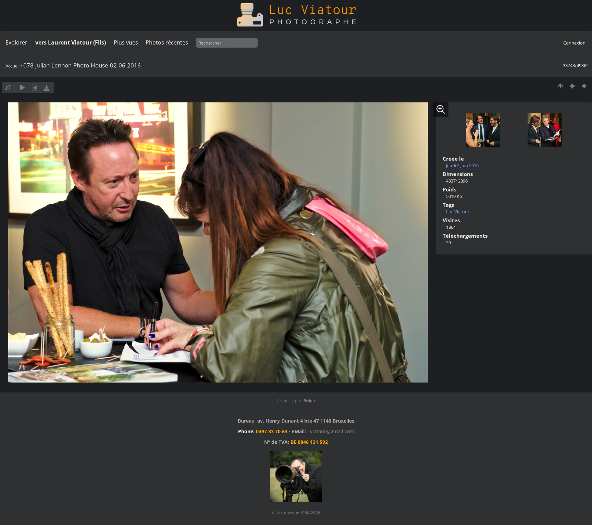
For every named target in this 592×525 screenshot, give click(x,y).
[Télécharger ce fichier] (46, 87)
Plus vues (126, 42)
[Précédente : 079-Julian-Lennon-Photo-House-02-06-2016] (572, 86)
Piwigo (309, 400)
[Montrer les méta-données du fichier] (34, 87)
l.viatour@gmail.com (330, 431)
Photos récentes (167, 42)
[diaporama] (22, 87)
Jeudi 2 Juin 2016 (462, 165)
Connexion (574, 43)
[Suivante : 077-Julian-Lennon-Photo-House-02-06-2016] (584, 86)
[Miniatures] (560, 86)
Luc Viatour (457, 212)
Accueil (12, 66)
